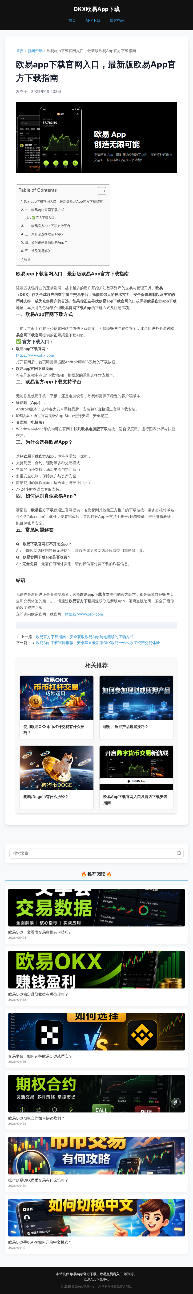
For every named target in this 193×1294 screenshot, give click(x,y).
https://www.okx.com (35, 355)
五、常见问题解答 (38, 251)
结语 (27, 259)
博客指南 (117, 20)
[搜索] (179, 853)
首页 (72, 20)
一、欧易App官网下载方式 (44, 210)
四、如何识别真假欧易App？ (46, 242)
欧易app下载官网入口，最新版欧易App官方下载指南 (63, 201)
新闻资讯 (35, 50)
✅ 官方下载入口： (44, 217)
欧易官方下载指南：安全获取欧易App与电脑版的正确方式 (84, 636)
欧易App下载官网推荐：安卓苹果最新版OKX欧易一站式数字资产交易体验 (98, 642)
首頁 (20, 50)
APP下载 (92, 20)
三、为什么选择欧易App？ (44, 234)
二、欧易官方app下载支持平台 (47, 226)
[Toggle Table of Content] (99, 191)
